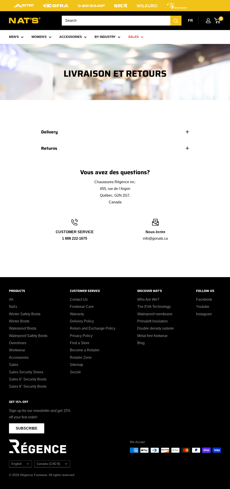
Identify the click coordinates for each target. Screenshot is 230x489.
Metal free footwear (152, 336)
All (11, 299)
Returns (49, 148)
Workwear (17, 350)
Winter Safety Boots (24, 314)
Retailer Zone (81, 357)
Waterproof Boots (22, 328)
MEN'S (14, 37)
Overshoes (17, 343)
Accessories (19, 357)
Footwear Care (82, 307)
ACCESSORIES (70, 37)
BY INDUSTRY (105, 37)
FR (190, 20)
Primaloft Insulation (152, 321)
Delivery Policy (82, 321)
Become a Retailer (85, 350)
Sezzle (75, 372)
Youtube (202, 307)
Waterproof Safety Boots (28, 336)
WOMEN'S (38, 37)
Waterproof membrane (154, 314)
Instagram (204, 314)
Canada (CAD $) (48, 463)
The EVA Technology (154, 307)
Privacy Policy (81, 336)
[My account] (208, 20)
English (16, 463)
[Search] (175, 21)
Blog (141, 343)
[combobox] (116, 21)
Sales (13, 365)
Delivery (49, 131)
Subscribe (27, 428)
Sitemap (76, 365)
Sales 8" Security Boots (27, 386)
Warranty (77, 314)
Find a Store (79, 343)
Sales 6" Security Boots (27, 379)
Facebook (204, 299)
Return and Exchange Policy (92, 328)
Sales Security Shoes (26, 372)
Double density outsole (155, 328)
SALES (133, 37)
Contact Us (79, 299)
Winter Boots (19, 321)
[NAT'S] (24, 21)
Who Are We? (148, 299)
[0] (217, 20)
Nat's (13, 307)
